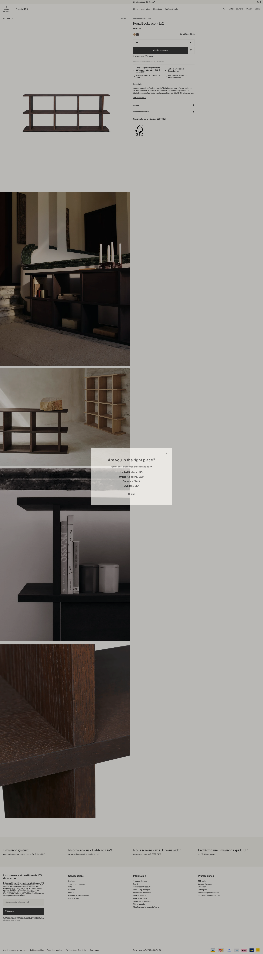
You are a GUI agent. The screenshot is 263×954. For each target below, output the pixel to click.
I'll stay (131, 494)
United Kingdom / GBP (131, 477)
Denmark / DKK (131, 482)
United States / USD (131, 473)
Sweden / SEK (131, 486)
